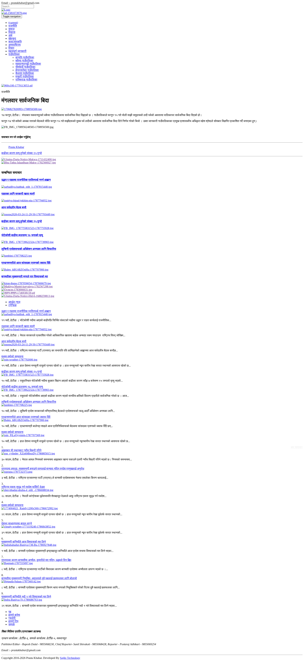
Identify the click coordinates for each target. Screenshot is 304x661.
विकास (11, 32)
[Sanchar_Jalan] (152, 292)
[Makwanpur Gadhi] (152, 159)
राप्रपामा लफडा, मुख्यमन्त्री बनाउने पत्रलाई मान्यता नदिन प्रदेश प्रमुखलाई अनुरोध (42, 468)
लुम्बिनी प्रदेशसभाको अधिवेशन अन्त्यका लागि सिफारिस (28, 401)
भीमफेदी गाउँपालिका (25, 66)
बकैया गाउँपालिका (24, 60)
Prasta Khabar (16, 147)
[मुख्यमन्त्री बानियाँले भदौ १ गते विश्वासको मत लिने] (152, 599)
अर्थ (10, 35)
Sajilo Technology (70, 657)
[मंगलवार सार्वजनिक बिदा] (152, 109)
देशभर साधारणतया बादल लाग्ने (16, 523)
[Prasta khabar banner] (152, 13)
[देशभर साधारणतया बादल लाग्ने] (152, 526)
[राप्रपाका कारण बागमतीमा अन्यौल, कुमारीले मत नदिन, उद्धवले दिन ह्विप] (152, 563)
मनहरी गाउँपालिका (24, 76)
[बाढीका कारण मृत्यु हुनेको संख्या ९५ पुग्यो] (152, 228)
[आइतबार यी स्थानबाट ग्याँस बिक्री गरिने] (152, 453)
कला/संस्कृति (15, 41)
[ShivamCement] (152, 85)
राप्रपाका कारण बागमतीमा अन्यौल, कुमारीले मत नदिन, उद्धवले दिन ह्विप (36, 560)
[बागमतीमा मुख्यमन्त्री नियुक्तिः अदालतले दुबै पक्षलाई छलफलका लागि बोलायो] (152, 581)
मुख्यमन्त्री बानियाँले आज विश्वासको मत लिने (23, 541)
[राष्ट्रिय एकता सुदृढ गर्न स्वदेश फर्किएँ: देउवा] (152, 490)
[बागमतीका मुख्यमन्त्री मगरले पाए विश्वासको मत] (152, 283)
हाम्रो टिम (13, 621)
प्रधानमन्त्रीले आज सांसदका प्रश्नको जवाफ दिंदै (25, 416)
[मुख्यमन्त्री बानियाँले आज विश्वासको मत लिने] (152, 545)
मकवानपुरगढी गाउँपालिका (28, 63)
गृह (9, 611)
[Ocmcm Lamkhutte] (152, 289)
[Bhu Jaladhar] (152, 162)
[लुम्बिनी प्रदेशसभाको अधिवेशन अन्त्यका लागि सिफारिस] (152, 255)
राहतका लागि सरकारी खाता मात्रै (18, 326)
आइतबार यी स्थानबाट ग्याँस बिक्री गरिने (21, 450)
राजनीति (12, 25)
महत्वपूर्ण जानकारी (17, 51)
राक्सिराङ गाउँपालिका (26, 79)
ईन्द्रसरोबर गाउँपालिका (27, 70)
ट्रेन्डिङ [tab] (12, 305)
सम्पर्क (11, 624)
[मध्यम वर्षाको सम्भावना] (152, 359)
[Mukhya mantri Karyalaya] (152, 286)
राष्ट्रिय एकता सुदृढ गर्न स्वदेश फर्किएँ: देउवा (23, 486)
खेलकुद (12, 38)
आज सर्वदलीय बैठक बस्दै (13, 341)
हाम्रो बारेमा (14, 614)
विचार (11, 47)
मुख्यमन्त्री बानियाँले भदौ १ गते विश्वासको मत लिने (26, 596)
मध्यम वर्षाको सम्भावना (12, 356)
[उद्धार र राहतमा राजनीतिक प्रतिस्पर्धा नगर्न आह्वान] (152, 186)
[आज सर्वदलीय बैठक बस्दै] (152, 214)
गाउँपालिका (14, 54)
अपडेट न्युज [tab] (14, 301)
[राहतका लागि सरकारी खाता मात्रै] (152, 200)
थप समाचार (297, 447)
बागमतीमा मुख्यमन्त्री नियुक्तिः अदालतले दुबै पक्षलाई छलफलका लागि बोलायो (39, 578)
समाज (11, 28)
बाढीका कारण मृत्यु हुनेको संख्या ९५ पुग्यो (21, 153)
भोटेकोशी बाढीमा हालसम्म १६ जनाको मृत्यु (22, 386)
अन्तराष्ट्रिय (14, 44)
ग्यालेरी (11, 618)
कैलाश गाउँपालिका (24, 73)
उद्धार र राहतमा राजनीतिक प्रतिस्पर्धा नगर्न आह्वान (26, 311)
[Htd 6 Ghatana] (152, 296)
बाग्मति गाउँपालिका (24, 57)
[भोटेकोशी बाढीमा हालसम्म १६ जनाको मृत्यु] (152, 242)
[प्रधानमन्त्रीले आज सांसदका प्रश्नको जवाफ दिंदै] (152, 269)
